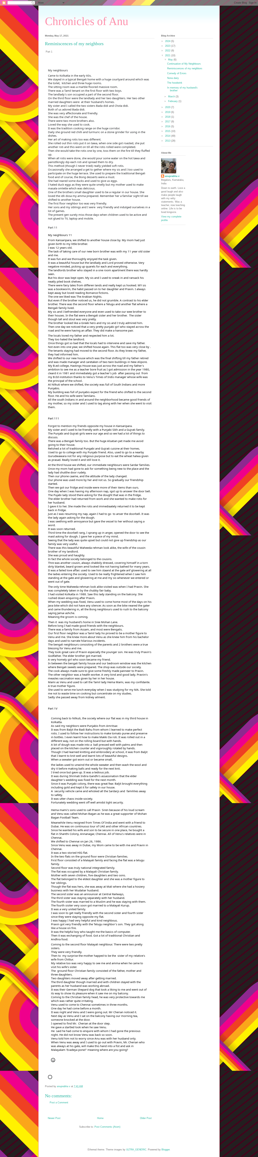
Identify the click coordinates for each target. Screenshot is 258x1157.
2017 (168, 121)
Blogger (165, 1149)
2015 (168, 131)
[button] (75, 1068)
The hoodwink (174, 82)
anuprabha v (172, 176)
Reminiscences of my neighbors (184, 68)
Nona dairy (173, 78)
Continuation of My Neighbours (184, 63)
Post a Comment (59, 1102)
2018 (168, 116)
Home (100, 1118)
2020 (168, 107)
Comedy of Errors (176, 73)
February (173, 101)
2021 (168, 55)
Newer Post (54, 1118)
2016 (168, 126)
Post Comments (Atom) (107, 1126)
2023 (168, 45)
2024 (168, 41)
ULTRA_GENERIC (136, 1149)
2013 (168, 140)
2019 (168, 112)
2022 (168, 50)
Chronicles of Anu (86, 21)
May (171, 59)
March (172, 96)
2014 (168, 135)
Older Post (146, 1118)
